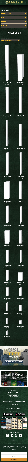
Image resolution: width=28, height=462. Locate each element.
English (5, 443)
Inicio (2, 6)
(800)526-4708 (16, 395)
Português (19, 443)
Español (9, 443)
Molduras (15, 6)
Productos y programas (8, 6)
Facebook (20, 435)
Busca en (26, 2)
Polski (23, 443)
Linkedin (12, 435)
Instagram (7, 435)
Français (13, 443)
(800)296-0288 (16, 403)
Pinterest (16, 435)
